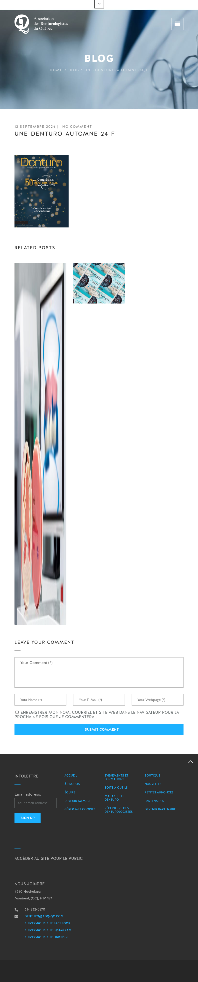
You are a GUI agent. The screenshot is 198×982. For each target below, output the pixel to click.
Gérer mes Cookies (79, 809)
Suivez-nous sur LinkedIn (46, 937)
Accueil (70, 775)
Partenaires (154, 801)
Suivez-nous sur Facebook (48, 923)
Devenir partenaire (160, 809)
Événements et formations (116, 777)
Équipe (69, 792)
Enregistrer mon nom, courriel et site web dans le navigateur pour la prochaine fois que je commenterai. (96, 714)
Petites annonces (159, 792)
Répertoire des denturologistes (119, 810)
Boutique (152, 775)
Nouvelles (153, 784)
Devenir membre (77, 801)
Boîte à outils (116, 788)
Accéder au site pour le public (48, 858)
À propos (72, 784)
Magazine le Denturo (114, 798)
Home (56, 70)
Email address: (27, 794)
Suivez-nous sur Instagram (48, 930)
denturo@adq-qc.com (44, 916)
